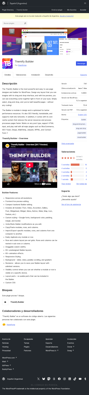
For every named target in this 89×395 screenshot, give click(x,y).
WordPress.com (9, 358)
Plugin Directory (8, 10)
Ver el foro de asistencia (71, 204)
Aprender (49, 339)
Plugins (26, 347)
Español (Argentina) (15, 379)
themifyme (22, 65)
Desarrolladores (52, 347)
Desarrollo (49, 75)
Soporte (83, 75)
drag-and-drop (81, 128)
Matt (5, 361)
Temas (26, 343)
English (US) (82, 115)
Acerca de (6, 339)
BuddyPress (8, 369)
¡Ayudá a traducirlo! (67, 16)
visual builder (81, 137)
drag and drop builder (80, 124)
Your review (66, 184)
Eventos (70, 343)
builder (83, 119)
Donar (70, 347)
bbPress (6, 365)
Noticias (5, 343)
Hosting (5, 347)
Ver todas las (81, 184)
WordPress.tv (52, 350)
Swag (70, 350)
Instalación (35, 75)
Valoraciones (21, 75)
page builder (82, 133)
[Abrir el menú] (85, 3)
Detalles (7, 75)
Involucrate (71, 339)
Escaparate (28, 339)
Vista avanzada (67, 143)
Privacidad (6, 350)
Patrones (27, 350)
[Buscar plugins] (25, 23)
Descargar (81, 63)
